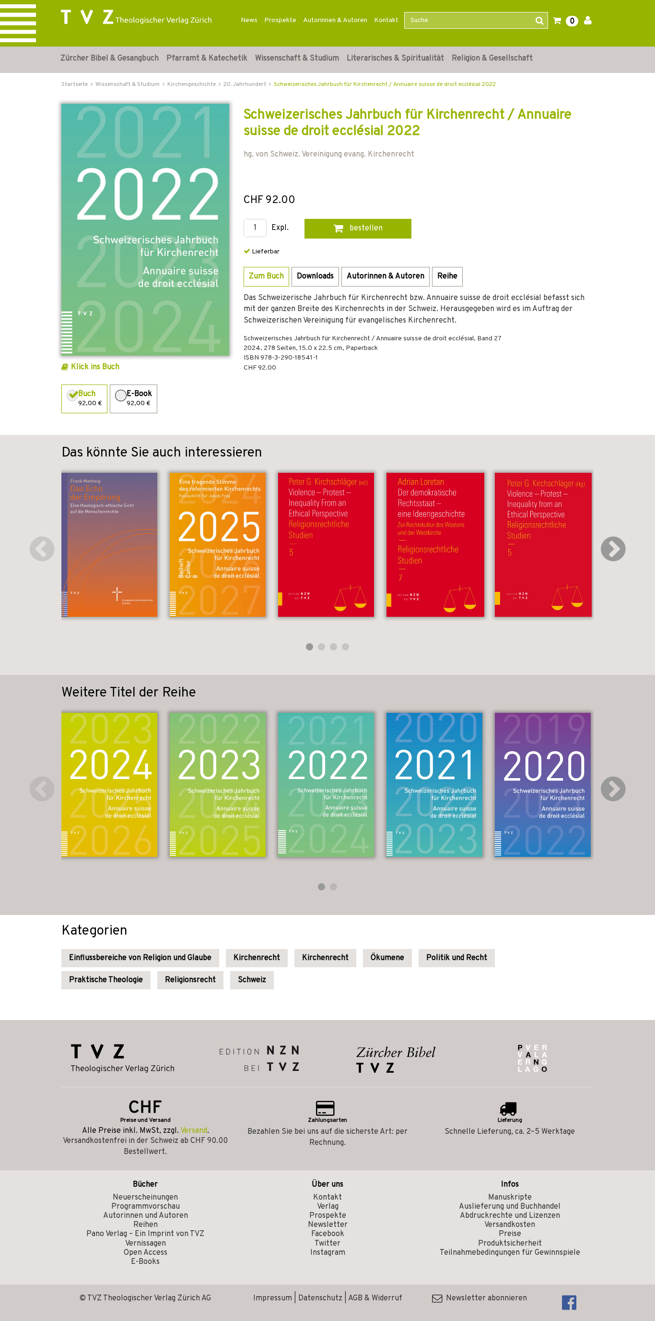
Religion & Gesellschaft (492, 58)
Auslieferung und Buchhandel (510, 1207)
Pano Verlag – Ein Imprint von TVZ (145, 1234)
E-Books (145, 1262)
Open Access (145, 1253)
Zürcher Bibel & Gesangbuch (109, 58)
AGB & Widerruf (375, 1298)
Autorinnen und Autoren (145, 1216)
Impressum (272, 1298)
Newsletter (328, 1225)
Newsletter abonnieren (484, 1298)
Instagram (327, 1253)
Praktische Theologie (106, 980)
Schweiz (252, 980)
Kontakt (386, 20)
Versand (193, 1131)
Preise (510, 1234)
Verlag (328, 1207)
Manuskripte (510, 1197)
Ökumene (387, 958)
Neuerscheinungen (145, 1197)
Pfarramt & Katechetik (206, 58)
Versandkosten (509, 1225)
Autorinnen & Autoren (335, 20)
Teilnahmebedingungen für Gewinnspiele (510, 1253)
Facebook (327, 1234)
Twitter (327, 1244)
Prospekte (280, 20)
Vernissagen (145, 1244)
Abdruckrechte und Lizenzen (510, 1216)
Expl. (280, 228)
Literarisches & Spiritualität (395, 58)
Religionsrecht (190, 980)
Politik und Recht (456, 958)
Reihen (145, 1225)
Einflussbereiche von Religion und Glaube (140, 958)
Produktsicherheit (510, 1244)
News (249, 20)
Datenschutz (320, 1298)
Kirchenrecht (257, 958)
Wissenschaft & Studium (297, 58)
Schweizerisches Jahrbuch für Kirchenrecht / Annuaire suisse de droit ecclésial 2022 (385, 84)
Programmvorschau (145, 1207)
